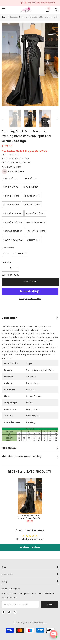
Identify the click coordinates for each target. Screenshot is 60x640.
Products (14, 17)
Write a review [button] (30, 547)
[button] (2, 118)
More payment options (30, 298)
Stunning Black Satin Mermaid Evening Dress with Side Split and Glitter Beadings (30, 517)
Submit (49, 604)
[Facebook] (3, 612)
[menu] (3, 10)
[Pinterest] (9, 612)
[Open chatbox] (53, 634)
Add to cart (30, 281)
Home (4, 17)
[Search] (56, 10)
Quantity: (6, 262)
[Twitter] (15, 612)
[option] (30, 64)
